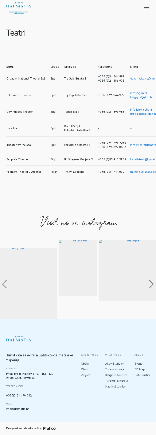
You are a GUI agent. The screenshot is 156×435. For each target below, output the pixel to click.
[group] (78, 268)
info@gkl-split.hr (141, 110)
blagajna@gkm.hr (141, 97)
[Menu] (146, 8)
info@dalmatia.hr (17, 409)
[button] (4, 284)
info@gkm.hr (138, 93)
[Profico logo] (49, 428)
